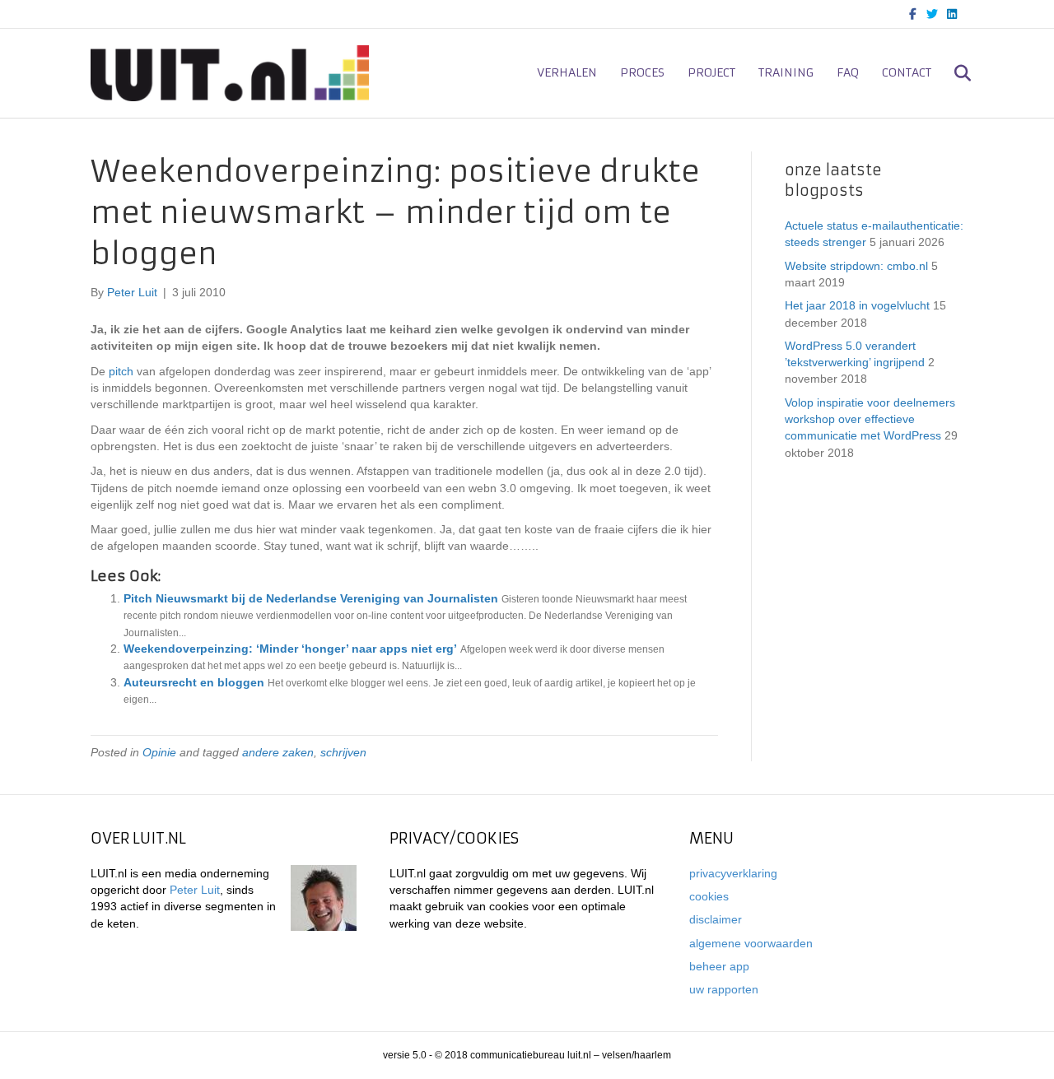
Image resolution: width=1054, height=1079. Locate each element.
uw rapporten (723, 989)
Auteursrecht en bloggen (194, 682)
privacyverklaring (733, 873)
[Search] (953, 73)
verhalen (567, 72)
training (786, 72)
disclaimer (715, 919)
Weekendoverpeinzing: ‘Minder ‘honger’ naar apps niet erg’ (290, 648)
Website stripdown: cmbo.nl (856, 265)
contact (906, 72)
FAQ (848, 72)
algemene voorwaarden (751, 943)
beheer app (719, 966)
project (711, 72)
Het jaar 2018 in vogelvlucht (857, 305)
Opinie (159, 752)
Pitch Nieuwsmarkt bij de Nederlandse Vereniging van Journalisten (311, 598)
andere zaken (278, 752)
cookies (709, 896)
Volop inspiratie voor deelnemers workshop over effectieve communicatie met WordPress (870, 419)
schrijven (343, 752)
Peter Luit (195, 889)
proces (642, 72)
